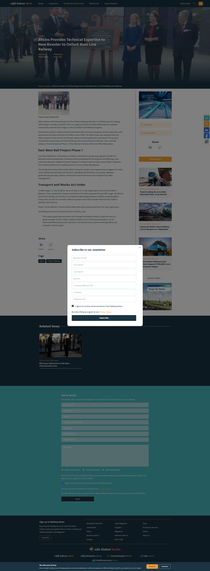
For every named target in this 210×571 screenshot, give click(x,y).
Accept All (152, 566)
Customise (164, 566)
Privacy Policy (105, 312)
